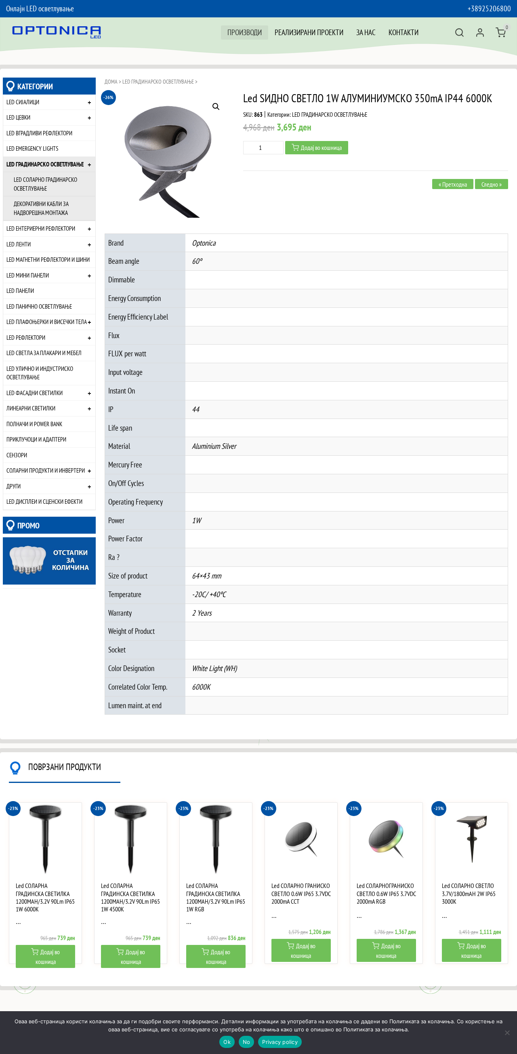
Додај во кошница (321, 147)
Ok (227, 1042)
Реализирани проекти (309, 32)
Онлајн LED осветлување (40, 8)
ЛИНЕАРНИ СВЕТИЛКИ (30, 408)
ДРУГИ (13, 486)
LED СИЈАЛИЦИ (22, 102)
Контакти (403, 32)
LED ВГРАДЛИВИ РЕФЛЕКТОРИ (39, 133)
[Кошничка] (501, 32)
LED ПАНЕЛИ (20, 290)
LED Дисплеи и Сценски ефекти (44, 501)
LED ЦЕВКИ (18, 117)
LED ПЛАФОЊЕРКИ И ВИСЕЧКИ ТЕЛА (46, 322)
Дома (111, 81)
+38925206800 (489, 8)
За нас (366, 32)
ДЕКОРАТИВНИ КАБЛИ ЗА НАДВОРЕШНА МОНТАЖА (41, 208)
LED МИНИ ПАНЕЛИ (27, 275)
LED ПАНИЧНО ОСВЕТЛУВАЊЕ (39, 306)
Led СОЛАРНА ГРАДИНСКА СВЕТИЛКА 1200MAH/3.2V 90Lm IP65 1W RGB (215, 897)
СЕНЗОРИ (16, 455)
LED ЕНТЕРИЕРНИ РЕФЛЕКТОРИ (40, 228)
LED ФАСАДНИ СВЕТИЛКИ (34, 393)
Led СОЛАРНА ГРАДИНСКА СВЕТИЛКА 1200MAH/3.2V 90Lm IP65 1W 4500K (130, 897)
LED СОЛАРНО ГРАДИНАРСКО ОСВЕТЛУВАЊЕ (45, 183)
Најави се (480, 32)
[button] (216, 106)
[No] (507, 1033)
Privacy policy (280, 1042)
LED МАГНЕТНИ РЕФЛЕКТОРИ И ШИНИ (48, 259)
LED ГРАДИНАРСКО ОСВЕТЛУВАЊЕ (45, 164)
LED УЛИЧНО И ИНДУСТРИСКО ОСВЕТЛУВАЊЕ (39, 372)
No (246, 1042)
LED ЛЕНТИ (18, 244)
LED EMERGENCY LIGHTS (32, 148)
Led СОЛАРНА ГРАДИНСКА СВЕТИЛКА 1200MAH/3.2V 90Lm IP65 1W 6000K (45, 897)
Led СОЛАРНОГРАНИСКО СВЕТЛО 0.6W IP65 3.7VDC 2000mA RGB (386, 893)
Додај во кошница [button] (48, 957)
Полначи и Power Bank (34, 424)
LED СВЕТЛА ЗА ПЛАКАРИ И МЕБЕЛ (44, 353)
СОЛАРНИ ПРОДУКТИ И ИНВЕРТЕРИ (45, 470)
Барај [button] (459, 32)
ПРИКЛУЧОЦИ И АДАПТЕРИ (36, 439)
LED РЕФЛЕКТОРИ (25, 337)
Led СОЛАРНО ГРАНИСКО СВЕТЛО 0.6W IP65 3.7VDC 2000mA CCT (300, 893)
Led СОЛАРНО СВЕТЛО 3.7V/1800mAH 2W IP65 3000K (469, 893)
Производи (244, 32)
